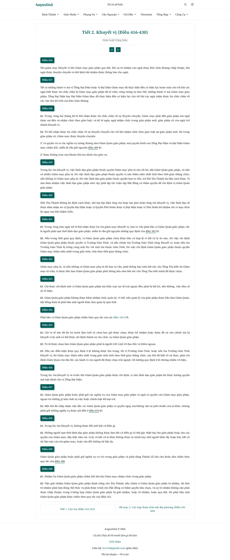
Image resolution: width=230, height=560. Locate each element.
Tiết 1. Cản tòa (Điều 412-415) (77, 509)
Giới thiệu (115, 541)
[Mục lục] (118, 49)
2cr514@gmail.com (113, 548)
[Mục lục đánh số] (111, 49)
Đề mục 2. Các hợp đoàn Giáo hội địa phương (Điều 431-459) (152, 509)
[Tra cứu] (185, 4)
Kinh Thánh (49, 14)
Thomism (146, 14)
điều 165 (118, 317)
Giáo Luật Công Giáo (115, 40)
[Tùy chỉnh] (192, 4)
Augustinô (44, 4)
